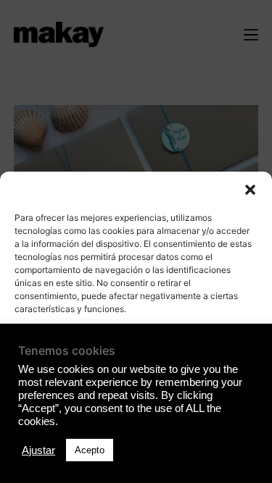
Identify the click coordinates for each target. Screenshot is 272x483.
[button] (250, 189)
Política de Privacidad (136, 463)
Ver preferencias (136, 429)
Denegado (136, 389)
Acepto (136, 349)
